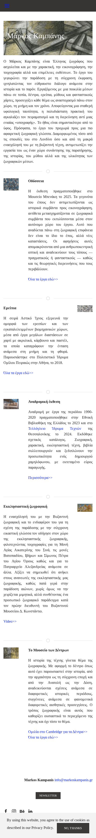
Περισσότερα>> (40, 478)
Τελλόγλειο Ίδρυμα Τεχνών (54, 428)
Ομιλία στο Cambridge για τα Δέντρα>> (57, 732)
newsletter (48, 795)
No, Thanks (73, 828)
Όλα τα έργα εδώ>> (43, 279)
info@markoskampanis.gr (74, 780)
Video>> (10, 621)
